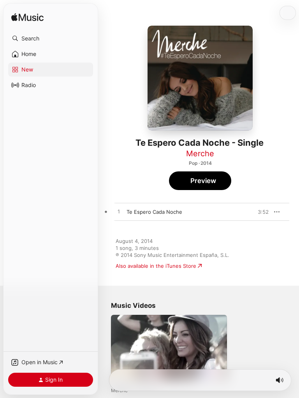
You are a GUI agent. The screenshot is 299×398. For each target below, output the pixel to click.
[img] (27, 17)
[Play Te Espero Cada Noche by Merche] (119, 211)
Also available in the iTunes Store (156, 266)
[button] (51, 38)
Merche (200, 153)
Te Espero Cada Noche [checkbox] (154, 212)
